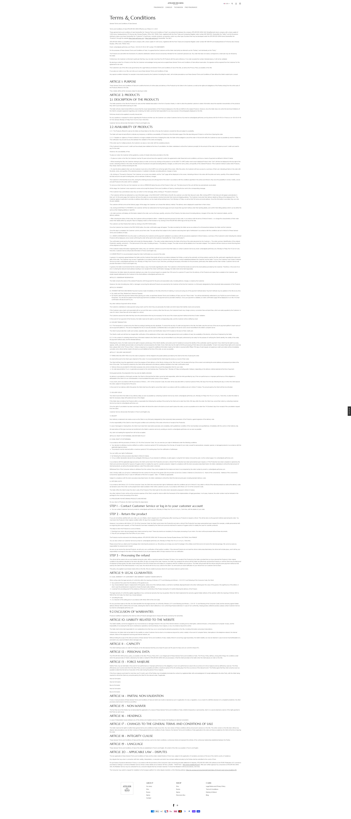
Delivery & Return (211, 792)
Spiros (148, 795)
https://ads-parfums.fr (151, 38)
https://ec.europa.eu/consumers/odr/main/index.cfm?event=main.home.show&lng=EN (211, 770)
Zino (147, 789)
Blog (207, 795)
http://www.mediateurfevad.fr (191, 764)
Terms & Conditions (212, 789)
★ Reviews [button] (349, 411)
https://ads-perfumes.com (136, 38)
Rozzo (148, 792)
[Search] (232, 4)
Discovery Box (180, 795)
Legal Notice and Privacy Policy (215, 786)
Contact (148, 798)
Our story (149, 786)
